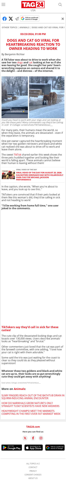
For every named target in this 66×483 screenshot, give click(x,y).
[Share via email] (17, 19)
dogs (20, 62)
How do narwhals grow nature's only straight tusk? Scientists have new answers (30, 404)
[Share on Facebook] (5, 19)
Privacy (33, 471)
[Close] (62, 18)
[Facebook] (33, 438)
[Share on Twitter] (11, 19)
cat (30, 62)
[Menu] (3, 4)
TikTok (17, 154)
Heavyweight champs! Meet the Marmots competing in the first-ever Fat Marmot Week (31, 412)
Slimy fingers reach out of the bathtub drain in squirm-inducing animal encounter (33, 397)
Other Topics (9, 27)
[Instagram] (41, 438)
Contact (33, 467)
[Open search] (60, 5)
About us (33, 478)
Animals (24, 27)
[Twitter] (25, 438)
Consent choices (33, 475)
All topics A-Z (33, 464)
